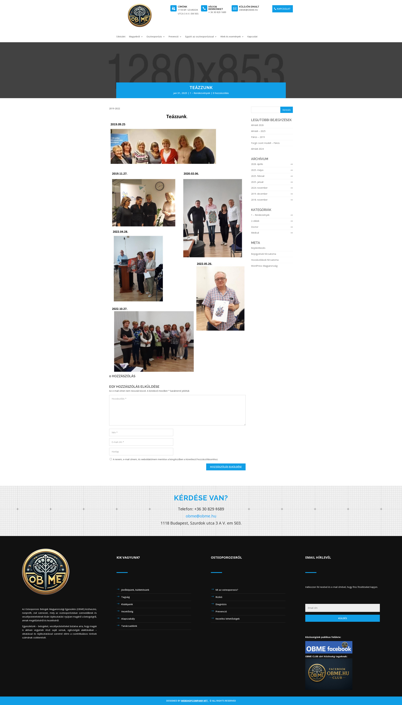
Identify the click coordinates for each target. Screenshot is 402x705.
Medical (255, 232)
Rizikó (219, 597)
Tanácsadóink (129, 625)
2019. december (259, 193)
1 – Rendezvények (200, 93)
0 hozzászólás (221, 93)
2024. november (259, 187)
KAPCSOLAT (284, 8)
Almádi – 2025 (258, 131)
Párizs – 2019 (258, 137)
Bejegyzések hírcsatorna (263, 253)
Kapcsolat (252, 36)
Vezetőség (127, 611)
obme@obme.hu (201, 516)
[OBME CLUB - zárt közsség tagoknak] (328, 688)
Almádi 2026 (257, 125)
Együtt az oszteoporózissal (199, 36)
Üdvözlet (120, 36)
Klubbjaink (127, 604)
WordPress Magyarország (264, 265)
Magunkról (134, 36)
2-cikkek (255, 220)
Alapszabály (128, 618)
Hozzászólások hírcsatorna (265, 259)
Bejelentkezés (258, 247)
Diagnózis (221, 604)
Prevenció (173, 36)
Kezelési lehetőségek (228, 618)
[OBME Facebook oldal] (328, 652)
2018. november (259, 199)
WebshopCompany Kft (195, 700)
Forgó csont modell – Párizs (265, 143)
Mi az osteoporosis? (227, 589)
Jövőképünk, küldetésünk (135, 589)
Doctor (254, 226)
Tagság (125, 597)
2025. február (258, 175)
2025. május (257, 170)
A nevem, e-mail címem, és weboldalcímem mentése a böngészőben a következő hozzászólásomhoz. (165, 459)
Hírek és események (230, 36)
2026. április (257, 164)
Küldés (342, 618)
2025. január (257, 181)
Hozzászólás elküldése (226, 467)
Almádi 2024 (257, 148)
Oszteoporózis (154, 36)
